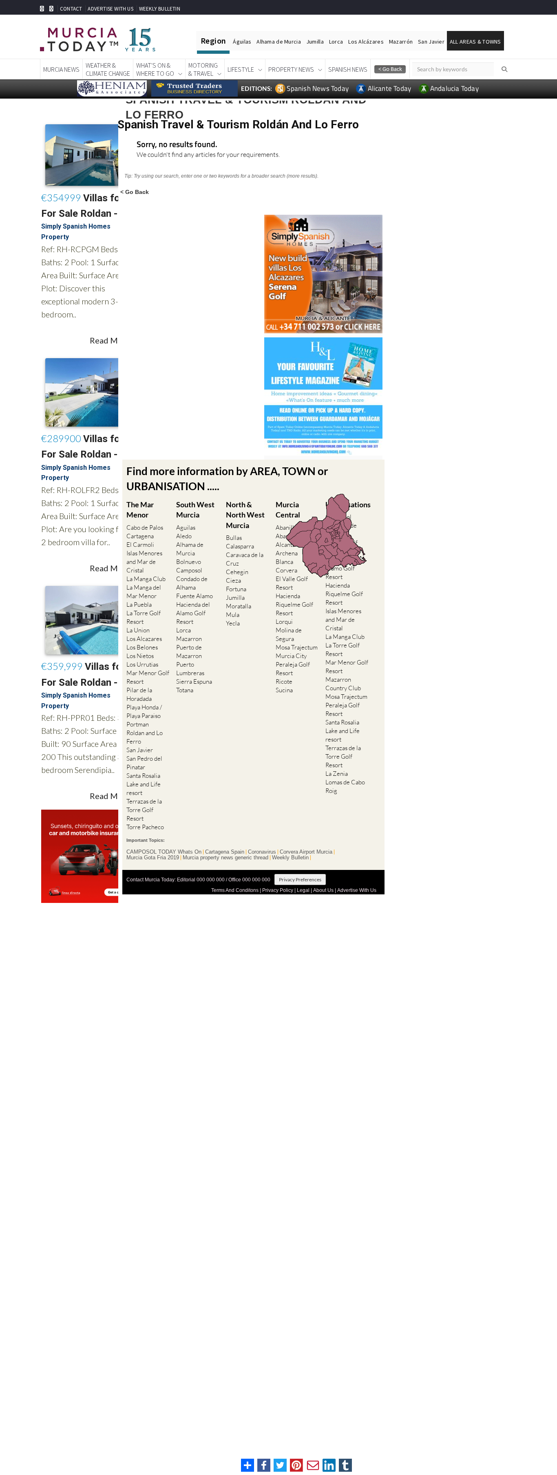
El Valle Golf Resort (292, 583)
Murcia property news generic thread (225, 857)
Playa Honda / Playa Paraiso (144, 711)
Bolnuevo (188, 562)
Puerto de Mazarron (189, 651)
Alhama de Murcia (278, 41)
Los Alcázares (366, 41)
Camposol (189, 570)
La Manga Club (146, 579)
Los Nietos (140, 656)
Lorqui (284, 621)
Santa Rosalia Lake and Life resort (143, 784)
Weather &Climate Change (108, 69)
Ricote (284, 681)
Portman (137, 724)
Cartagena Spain (224, 852)
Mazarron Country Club (343, 684)
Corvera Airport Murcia (306, 852)
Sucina (284, 690)
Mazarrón (401, 41)
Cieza (233, 580)
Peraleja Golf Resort (293, 668)
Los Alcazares (144, 639)
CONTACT (71, 8)
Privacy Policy (277, 890)
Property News (291, 69)
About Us (323, 890)
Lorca (336, 41)
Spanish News (347, 69)
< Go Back (134, 192)
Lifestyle (241, 69)
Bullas (234, 538)
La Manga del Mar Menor (143, 591)
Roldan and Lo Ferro (144, 737)
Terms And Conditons (235, 890)
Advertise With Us (356, 890)
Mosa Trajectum (297, 647)
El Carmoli (140, 544)
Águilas (242, 41)
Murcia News (61, 69)
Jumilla (315, 41)
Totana (184, 690)
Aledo (184, 536)
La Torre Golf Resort (143, 617)
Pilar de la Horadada (139, 694)
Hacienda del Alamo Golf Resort (193, 613)
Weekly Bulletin (290, 857)
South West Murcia (195, 509)
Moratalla (238, 606)
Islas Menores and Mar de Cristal (144, 561)
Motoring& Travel (203, 69)
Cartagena (140, 536)
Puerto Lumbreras (190, 668)
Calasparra (240, 546)
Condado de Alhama (192, 583)
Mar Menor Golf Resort (147, 677)
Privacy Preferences (300, 879)
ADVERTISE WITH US (110, 8)
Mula (232, 615)
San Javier (431, 41)
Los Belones (142, 647)
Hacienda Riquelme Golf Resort (294, 604)
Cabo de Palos (144, 527)
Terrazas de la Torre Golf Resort (144, 809)
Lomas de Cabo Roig (345, 786)
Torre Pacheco (145, 827)
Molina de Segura (289, 634)
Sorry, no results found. (177, 145)
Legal (303, 890)
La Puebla (139, 604)
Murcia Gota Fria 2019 (152, 857)
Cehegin (237, 572)
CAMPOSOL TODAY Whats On (163, 852)
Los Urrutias (142, 664)
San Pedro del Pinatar (144, 763)
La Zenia (336, 773)
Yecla (233, 623)
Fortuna (236, 589)
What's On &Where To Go (155, 69)
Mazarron (189, 639)
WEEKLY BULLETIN (159, 8)
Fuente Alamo (194, 596)
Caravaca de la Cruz (244, 559)
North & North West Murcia (245, 514)
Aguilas (185, 527)
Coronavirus (262, 852)
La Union (138, 630)
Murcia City (291, 656)
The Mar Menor (140, 509)
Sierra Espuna (194, 681)
